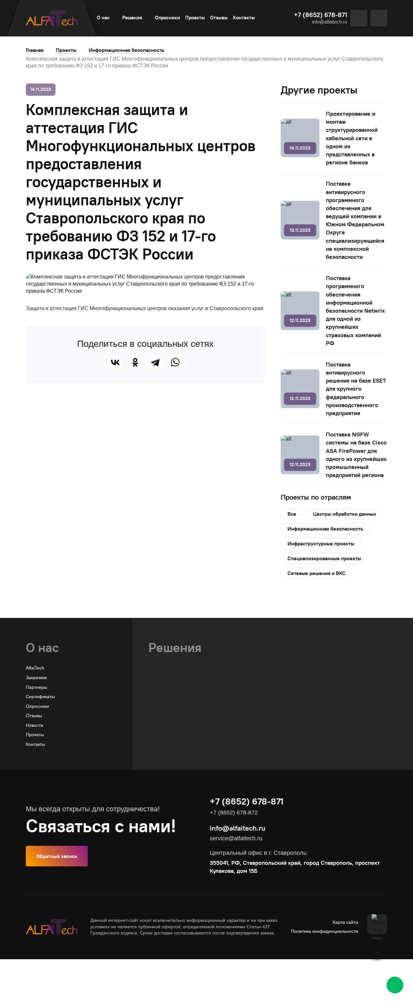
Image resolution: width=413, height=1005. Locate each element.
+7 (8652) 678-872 (234, 812)
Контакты (244, 18)
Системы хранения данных (177, 735)
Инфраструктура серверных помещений (191, 744)
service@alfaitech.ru (236, 838)
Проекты (195, 18)
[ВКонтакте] (115, 362)
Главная (35, 50)
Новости (34, 725)
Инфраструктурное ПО (172, 725)
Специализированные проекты (324, 558)
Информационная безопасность (126, 50)
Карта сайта (345, 922)
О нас (103, 18)
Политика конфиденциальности (324, 931)
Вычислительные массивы (176, 716)
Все (291, 514)
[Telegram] (155, 362)
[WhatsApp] (175, 362)
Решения (132, 18)
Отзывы (219, 18)
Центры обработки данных (344, 514)
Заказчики (36, 677)
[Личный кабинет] (378, 18)
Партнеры (36, 687)
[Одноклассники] (135, 362)
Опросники (167, 18)
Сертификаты (40, 696)
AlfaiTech (35, 667)
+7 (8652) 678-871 (320, 14)
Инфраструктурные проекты (320, 543)
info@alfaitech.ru (329, 21)
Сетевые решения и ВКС (316, 573)
